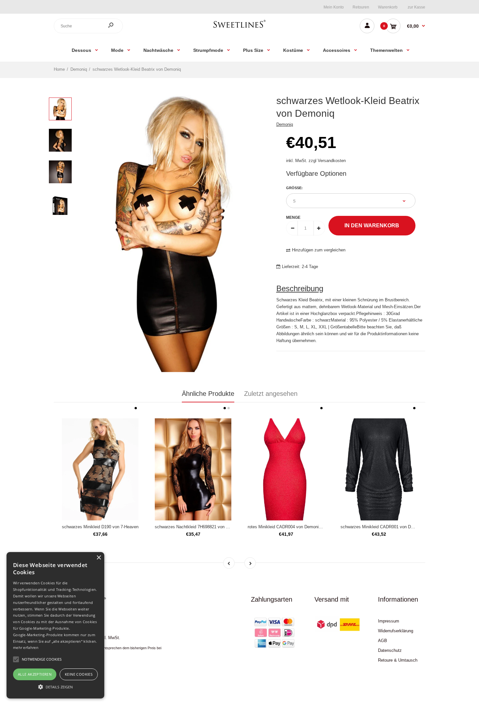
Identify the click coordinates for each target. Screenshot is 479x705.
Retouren (361, 7)
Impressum (388, 621)
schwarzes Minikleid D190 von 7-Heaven (100, 526)
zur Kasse (416, 7)
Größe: (294, 188)
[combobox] (88, 26)
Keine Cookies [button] (79, 674)
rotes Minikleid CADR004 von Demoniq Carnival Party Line (303, 526)
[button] (55, 686)
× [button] (98, 557)
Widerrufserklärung (395, 630)
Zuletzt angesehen (271, 393)
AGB (382, 640)
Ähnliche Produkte (208, 393)
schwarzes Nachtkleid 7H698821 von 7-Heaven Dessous (208, 526)
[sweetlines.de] (239, 27)
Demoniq (284, 124)
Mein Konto (334, 7)
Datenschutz (390, 650)
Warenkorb (388, 7)
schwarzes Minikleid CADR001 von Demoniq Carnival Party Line (401, 526)
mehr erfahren (25, 647)
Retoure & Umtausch (397, 660)
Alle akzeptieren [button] (34, 674)
